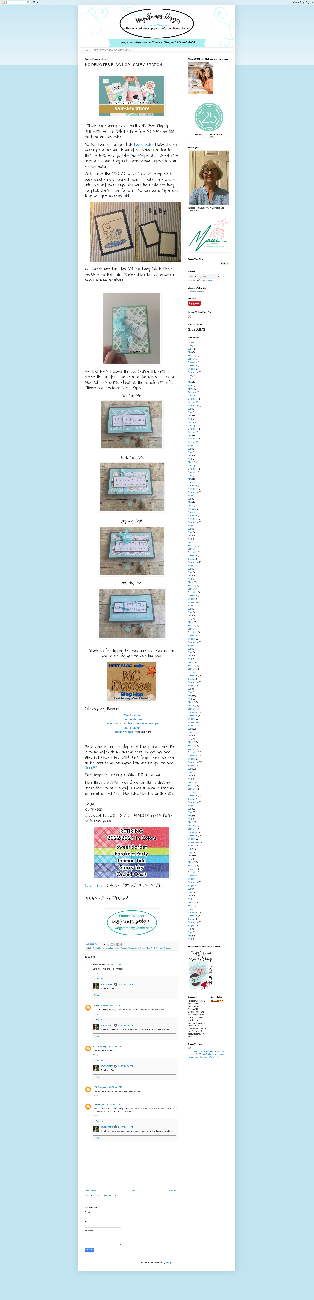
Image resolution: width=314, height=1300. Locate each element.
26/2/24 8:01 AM (116, 1006)
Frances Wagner (122, 731)
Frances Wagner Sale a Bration (133, 948)
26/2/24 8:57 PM (125, 1127)
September (193, 372)
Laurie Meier (131, 727)
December (192, 362)
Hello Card (150, 948)
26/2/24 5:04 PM (112, 1104)
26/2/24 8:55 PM (125, 984)
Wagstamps (193, 291)
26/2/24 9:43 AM (114, 1046)
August (191, 342)
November (192, 365)
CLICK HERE (94, 885)
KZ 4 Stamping (99, 1046)
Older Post (172, 1191)
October (191, 369)
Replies (99, 979)
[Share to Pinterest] (121, 944)
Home (85, 50)
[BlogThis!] (111, 944)
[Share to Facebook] (118, 944)
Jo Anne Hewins (131, 719)
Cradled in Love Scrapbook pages (106, 948)
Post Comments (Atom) (107, 1195)
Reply (95, 973)
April (190, 385)
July (190, 345)
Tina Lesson (132, 715)
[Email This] (108, 944)
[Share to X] (115, 944)
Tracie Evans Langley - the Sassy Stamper (131, 723)
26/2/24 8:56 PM (125, 1025)
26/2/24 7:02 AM (114, 965)
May (190, 352)
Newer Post (91, 1191)
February (192, 355)
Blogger (169, 1263)
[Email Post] (103, 944)
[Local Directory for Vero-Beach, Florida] (217, 1001)
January (191, 359)
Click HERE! (91, 767)
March (191, 389)
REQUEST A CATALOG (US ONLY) (112, 50)
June (190, 349)
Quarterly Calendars (164, 948)
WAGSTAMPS (107, 984)
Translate (210, 281)
